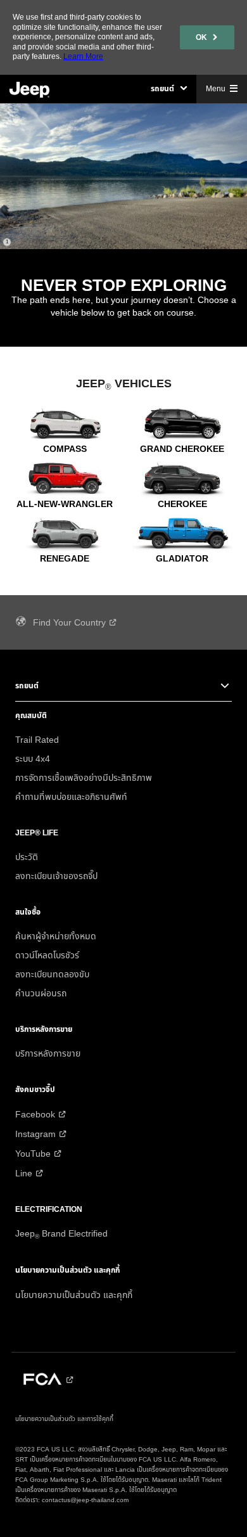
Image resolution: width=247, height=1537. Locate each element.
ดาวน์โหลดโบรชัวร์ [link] (47, 955)
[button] (168, 89)
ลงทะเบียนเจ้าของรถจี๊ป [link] (56, 876)
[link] (207, 37)
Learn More (83, 56)
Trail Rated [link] (37, 740)
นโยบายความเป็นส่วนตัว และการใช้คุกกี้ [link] (64, 1419)
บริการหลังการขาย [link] (47, 1054)
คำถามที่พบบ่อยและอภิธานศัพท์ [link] (71, 797)
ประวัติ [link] (26, 857)
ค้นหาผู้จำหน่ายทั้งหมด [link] (55, 936)
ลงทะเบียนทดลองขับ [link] (52, 974)
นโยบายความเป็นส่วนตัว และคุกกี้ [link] (73, 1295)
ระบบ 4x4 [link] (32, 759)
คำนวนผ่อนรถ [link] (40, 993)
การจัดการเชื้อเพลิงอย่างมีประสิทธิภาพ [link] (83, 778)
